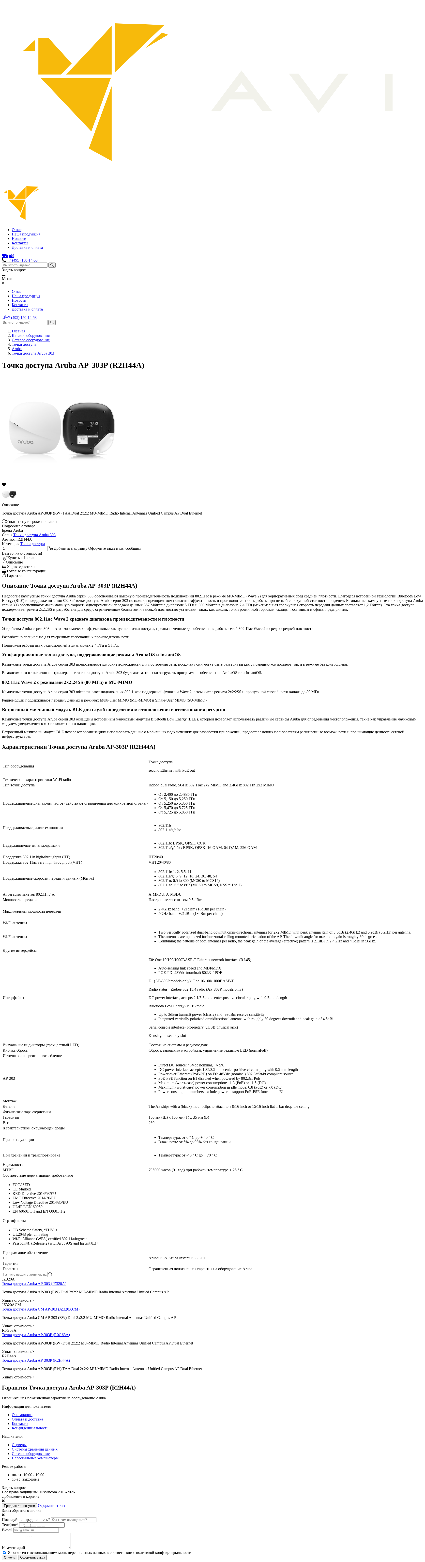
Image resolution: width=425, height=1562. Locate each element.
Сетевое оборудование (31, 340)
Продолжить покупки (19, 1506)
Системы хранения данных (35, 1449)
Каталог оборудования (31, 335)
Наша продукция (26, 234)
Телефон (10, 1525)
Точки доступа (24, 344)
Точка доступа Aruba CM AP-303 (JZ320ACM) (40, 1309)
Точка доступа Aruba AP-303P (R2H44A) (36, 1360)
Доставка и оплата (27, 247)
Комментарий (13, 1548)
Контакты (20, 243)
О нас (16, 230)
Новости (19, 238)
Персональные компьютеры (35, 1458)
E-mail (7, 1530)
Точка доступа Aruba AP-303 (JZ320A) (34, 1283)
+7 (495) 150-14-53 (22, 260)
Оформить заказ (51, 1505)
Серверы (19, 1445)
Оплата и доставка (27, 1419)
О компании (22, 1415)
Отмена (9, 1557)
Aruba (17, 349)
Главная (18, 331)
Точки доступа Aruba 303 (33, 353)
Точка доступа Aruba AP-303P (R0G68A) (36, 1335)
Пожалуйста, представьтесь (26, 1519)
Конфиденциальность (30, 1428)
